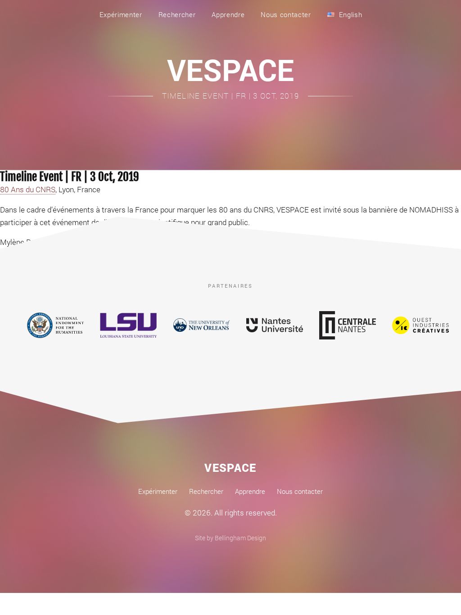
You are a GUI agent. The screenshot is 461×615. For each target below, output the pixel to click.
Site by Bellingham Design (230, 538)
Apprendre (228, 14)
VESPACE (230, 69)
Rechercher (177, 14)
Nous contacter (286, 14)
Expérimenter (120, 14)
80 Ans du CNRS (27, 189)
